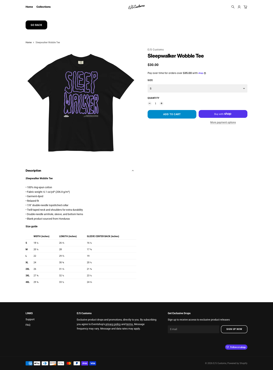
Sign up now (234, 329)
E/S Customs (156, 49)
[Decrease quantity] (150, 103)
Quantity (153, 98)
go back (36, 24)
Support (30, 319)
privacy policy (113, 324)
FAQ (28, 324)
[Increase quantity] (162, 103)
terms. (130, 324)
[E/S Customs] (136, 7)
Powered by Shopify (237, 363)
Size (150, 80)
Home (29, 42)
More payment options (223, 122)
